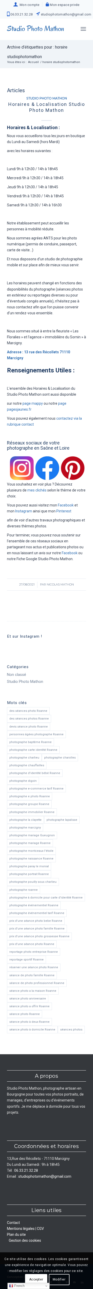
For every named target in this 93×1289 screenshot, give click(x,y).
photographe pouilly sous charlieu (33, 882)
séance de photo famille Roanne (32, 975)
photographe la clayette (25, 820)
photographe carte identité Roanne (33, 750)
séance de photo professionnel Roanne (36, 983)
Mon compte (28, 5)
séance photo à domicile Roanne (32, 1029)
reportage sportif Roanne (26, 959)
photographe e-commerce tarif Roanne (36, 788)
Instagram (23, 511)
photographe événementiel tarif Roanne (36, 913)
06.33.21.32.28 (21, 14)
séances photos (71, 1029)
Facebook (66, 505)
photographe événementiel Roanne (33, 905)
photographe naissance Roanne (31, 858)
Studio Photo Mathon (46, 98)
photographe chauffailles (26, 765)
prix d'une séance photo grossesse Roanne (39, 936)
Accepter (36, 1279)
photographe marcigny (25, 827)
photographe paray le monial (29, 866)
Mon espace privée (64, 5)
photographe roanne (23, 890)
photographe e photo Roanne (29, 796)
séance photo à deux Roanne (29, 1022)
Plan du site (16, 1234)
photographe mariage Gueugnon (32, 835)
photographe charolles (60, 757)
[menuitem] (26, 4)
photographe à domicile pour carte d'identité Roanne (46, 897)
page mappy (32, 403)
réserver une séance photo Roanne (33, 967)
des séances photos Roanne (29, 718)
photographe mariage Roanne (30, 843)
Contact (13, 1223)
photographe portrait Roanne (29, 874)
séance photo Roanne (24, 1014)
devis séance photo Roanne (28, 726)
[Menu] (83, 28)
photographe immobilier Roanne (32, 812)
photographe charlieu (24, 757)
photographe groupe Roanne (29, 804)
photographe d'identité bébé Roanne (34, 773)
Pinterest (63, 511)
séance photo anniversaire (27, 998)
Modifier (59, 1279)
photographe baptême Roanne (30, 742)
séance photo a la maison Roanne (32, 991)
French (19, 1286)
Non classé (16, 674)
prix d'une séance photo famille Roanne (37, 928)
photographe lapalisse (62, 820)
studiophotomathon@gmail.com (65, 14)
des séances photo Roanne (28, 711)
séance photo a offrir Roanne (29, 1006)
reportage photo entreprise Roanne (33, 952)
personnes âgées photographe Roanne (36, 734)
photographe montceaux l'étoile (31, 851)
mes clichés (37, 490)
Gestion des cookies (25, 1240)
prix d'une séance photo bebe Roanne (35, 921)
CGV (40, 1228)
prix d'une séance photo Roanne (31, 944)
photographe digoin (23, 781)
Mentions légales (21, 1228)
